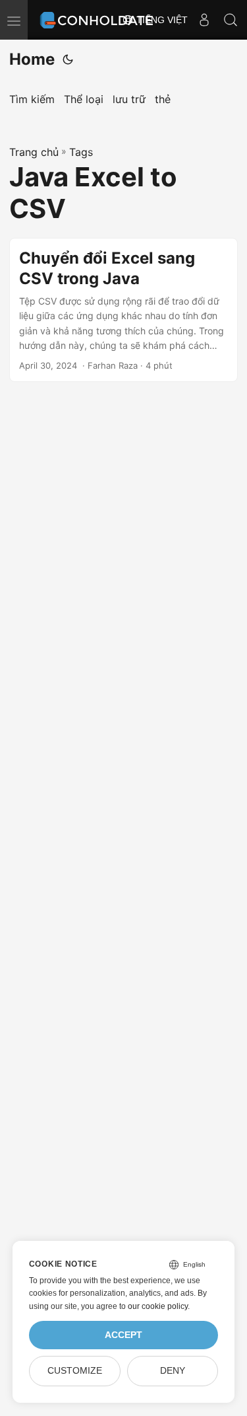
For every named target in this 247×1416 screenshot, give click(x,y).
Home (32, 59)
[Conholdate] (98, 20)
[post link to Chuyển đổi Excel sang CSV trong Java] (123, 310)
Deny (172, 1371)
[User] (204, 20)
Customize (74, 1371)
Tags (81, 152)
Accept (123, 1335)
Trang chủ (34, 152)
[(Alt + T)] (68, 59)
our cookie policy (158, 1306)
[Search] (230, 20)
